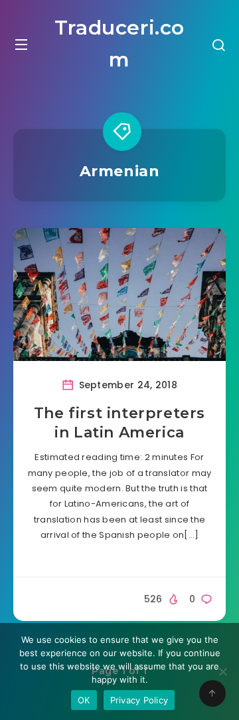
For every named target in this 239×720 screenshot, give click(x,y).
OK (84, 700)
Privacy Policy (139, 700)
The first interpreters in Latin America (119, 423)
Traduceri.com (119, 43)
